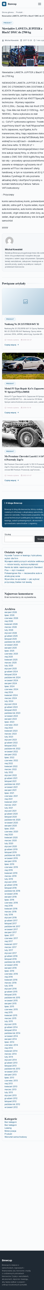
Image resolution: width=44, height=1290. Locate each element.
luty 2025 (9, 665)
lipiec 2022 (9, 757)
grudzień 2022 (11, 742)
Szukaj (8, 534)
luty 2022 (9, 772)
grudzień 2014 (11, 1027)
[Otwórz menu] (39, 3)
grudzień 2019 (11, 849)
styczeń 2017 (11, 953)
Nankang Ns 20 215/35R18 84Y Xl (22, 324)
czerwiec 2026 (11, 618)
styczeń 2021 (10, 811)
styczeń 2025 (11, 668)
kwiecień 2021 (11, 802)
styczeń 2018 (11, 917)
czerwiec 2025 (11, 653)
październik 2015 (12, 997)
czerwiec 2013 (11, 1080)
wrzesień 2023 (11, 716)
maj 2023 (9, 728)
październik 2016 (12, 962)
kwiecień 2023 (11, 731)
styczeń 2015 (10, 1024)
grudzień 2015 (11, 991)
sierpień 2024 (11, 683)
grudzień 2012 (11, 1098)
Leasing (8, 1128)
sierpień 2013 (10, 1074)
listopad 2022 (11, 745)
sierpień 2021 (10, 790)
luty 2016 (9, 985)
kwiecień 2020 (11, 837)
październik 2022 (12, 748)
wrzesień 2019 (11, 858)
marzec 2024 (11, 698)
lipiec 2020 (9, 828)
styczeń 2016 (11, 988)
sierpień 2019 (11, 861)
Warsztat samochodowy (16, 1137)
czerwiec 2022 (11, 760)
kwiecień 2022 (11, 766)
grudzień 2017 (11, 920)
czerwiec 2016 (11, 974)
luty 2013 (9, 1092)
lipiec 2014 (9, 1042)
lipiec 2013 (9, 1077)
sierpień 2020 (11, 825)
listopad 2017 (11, 923)
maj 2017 (9, 941)
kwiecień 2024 (11, 695)
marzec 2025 (11, 662)
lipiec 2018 (9, 899)
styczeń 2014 (11, 1060)
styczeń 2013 (10, 1095)
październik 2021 (12, 784)
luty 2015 (9, 1021)
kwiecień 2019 (11, 873)
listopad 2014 (11, 1030)
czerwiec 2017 (11, 938)
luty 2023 (9, 736)
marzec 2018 (10, 911)
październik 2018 (12, 891)
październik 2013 (12, 1068)
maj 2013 (9, 1083)
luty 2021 (9, 808)
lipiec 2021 (9, 793)
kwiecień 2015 (11, 1015)
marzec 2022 (11, 769)
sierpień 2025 (11, 648)
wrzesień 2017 (11, 929)
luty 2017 (9, 950)
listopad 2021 (10, 781)
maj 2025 (9, 656)
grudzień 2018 (11, 885)
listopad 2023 (11, 710)
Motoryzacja (10, 1131)
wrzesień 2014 (11, 1036)
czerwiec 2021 (11, 796)
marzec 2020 (11, 840)
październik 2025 (12, 642)
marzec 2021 (10, 805)
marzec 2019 (10, 876)
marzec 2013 (10, 1089)
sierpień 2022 (11, 754)
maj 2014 (9, 1048)
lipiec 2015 (9, 1006)
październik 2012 (12, 1104)
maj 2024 (9, 692)
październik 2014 (12, 1033)
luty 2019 (9, 879)
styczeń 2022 (11, 775)
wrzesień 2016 (11, 965)
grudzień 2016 (11, 956)
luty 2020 (9, 843)
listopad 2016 (11, 959)
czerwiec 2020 (11, 831)
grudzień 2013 (11, 1063)
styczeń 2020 (11, 846)
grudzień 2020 (11, 814)
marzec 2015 (10, 1018)
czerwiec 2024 (11, 689)
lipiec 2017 (9, 935)
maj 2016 (9, 977)
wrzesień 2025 (11, 645)
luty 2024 (9, 701)
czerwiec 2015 (11, 1009)
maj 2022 (9, 763)
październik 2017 (12, 926)
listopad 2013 (10, 1065)
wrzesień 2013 (11, 1071)
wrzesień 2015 (11, 1000)
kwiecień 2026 (11, 624)
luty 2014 (9, 1057)
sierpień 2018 (11, 897)
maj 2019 (9, 870)
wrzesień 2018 (11, 894)
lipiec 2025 (9, 651)
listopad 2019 (11, 852)
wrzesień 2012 (11, 1107)
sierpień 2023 (11, 719)
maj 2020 (9, 834)
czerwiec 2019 (11, 867)
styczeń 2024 (11, 704)
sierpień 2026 (11, 612)
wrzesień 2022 (11, 751)
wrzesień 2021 (11, 787)
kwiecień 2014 (11, 1051)
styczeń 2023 (11, 739)
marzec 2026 (11, 627)
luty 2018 (9, 914)
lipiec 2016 (9, 971)
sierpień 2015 (10, 1003)
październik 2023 (12, 713)
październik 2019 (12, 855)
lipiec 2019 (9, 864)
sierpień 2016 (11, 968)
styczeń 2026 (11, 633)
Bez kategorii (10, 1122)
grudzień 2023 (11, 707)
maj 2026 (9, 621)
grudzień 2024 (11, 671)
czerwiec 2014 (11, 1045)
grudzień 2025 (11, 636)
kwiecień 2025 (11, 659)
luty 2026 (9, 630)
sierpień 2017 (11, 932)
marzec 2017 (10, 947)
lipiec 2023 (9, 722)
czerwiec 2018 (11, 902)
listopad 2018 (11, 888)
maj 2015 (9, 1012)
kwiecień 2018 (11, 908)
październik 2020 (12, 819)
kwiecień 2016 (11, 980)
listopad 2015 (10, 994)
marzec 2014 (11, 1054)
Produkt (8, 23)
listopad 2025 (11, 639)
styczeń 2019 (11, 882)
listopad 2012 (10, 1101)
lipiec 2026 (9, 615)
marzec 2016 (10, 982)
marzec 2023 (11, 734)
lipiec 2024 (10, 686)
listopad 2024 (11, 674)
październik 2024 (13, 677)
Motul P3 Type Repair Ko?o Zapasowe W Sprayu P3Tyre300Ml (24, 390)
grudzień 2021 (11, 778)
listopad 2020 (11, 816)
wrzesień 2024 (11, 680)
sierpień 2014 (11, 1039)
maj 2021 (9, 799)
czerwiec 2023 (11, 725)
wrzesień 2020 (11, 822)
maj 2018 (9, 905)
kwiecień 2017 (11, 944)
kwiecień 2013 (11, 1086)
